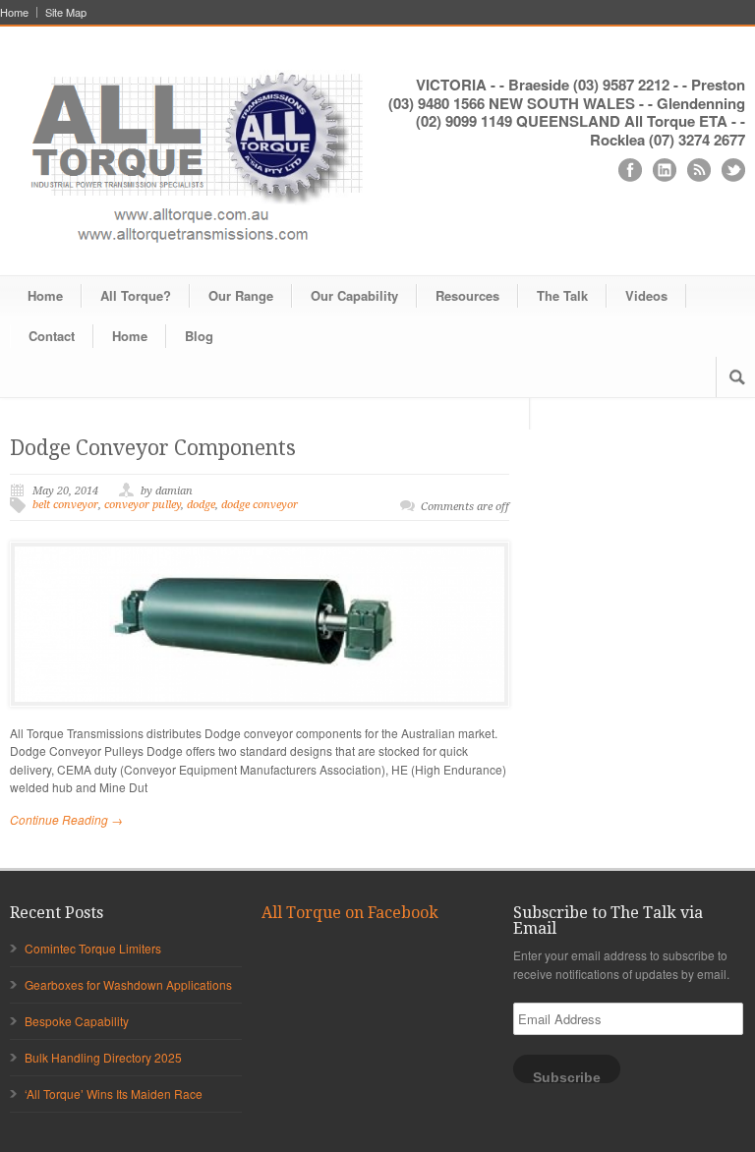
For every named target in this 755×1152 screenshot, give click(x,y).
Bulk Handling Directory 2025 (103, 1057)
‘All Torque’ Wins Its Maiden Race (114, 1093)
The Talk (562, 295)
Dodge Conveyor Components (153, 447)
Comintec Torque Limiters (93, 948)
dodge (201, 504)
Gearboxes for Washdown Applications (128, 984)
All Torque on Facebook (349, 912)
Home (14, 12)
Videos (646, 295)
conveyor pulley (142, 504)
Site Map (66, 12)
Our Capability (354, 295)
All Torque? (135, 295)
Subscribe (567, 1076)
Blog (199, 335)
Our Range (240, 295)
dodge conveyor (259, 504)
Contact (52, 335)
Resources (467, 295)
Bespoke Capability (77, 1020)
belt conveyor (65, 504)
